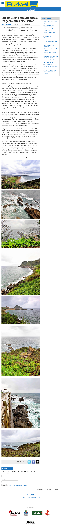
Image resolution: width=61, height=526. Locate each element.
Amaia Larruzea (6, 24)
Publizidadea (40, 489)
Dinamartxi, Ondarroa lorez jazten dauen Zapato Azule (50, 22)
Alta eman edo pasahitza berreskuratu (17, 485)
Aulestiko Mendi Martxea (50, 64)
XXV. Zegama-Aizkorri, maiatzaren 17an (49, 29)
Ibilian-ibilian (26, 24)
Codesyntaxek (29, 523)
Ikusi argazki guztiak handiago (33, 157)
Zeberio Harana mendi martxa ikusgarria (49, 26)
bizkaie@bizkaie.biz (30, 502)
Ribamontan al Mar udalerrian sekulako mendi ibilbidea (50, 41)
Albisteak (31, 10)
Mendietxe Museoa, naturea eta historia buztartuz (51, 67)
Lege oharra (48, 489)
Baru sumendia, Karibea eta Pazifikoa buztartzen (51, 57)
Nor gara (56, 489)
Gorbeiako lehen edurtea (50, 60)
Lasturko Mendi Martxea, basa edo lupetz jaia (50, 33)
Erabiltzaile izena (5, 473)
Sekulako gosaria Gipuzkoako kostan (48, 37)
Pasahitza (3, 479)
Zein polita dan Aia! (48, 62)
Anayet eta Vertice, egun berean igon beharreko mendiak (50, 72)
